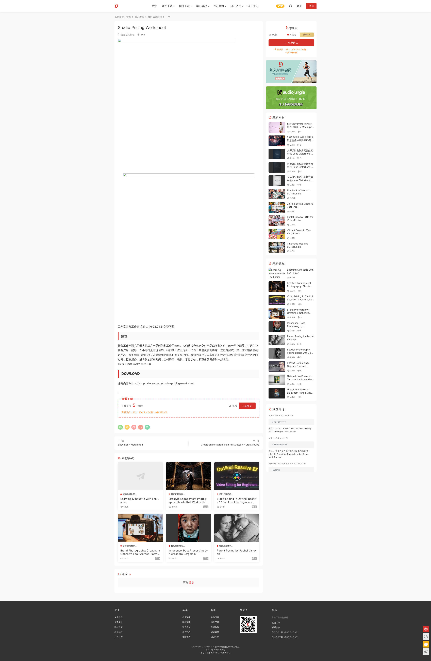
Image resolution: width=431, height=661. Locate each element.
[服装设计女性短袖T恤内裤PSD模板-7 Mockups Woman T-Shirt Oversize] (277, 127)
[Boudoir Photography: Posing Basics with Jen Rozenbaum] (277, 353)
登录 (191, 582)
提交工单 (276, 622)
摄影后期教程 (127, 34)
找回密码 (186, 637)
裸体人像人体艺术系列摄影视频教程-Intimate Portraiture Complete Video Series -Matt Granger (289, 454)
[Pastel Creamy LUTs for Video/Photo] (277, 220)
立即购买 (247, 405)
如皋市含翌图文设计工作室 (227, 646)
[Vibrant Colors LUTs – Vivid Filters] (277, 234)
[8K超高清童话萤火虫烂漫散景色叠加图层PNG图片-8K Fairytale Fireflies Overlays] (277, 140)
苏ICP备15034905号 (215, 649)
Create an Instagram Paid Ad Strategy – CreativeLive (230, 444)
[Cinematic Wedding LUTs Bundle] (277, 247)
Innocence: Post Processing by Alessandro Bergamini (188, 552)
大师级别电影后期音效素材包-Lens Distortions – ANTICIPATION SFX (300, 180)
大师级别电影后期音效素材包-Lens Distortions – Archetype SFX (300, 167)
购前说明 (186, 622)
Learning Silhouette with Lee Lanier (139, 500)
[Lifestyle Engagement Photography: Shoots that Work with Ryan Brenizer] (188, 476)
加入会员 (186, 627)
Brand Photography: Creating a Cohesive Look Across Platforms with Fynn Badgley (140, 552)
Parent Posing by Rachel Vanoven (237, 552)
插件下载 (184, 6)
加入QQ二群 (277, 637)
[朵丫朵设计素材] (129, 6)
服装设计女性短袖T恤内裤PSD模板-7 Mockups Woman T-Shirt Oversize (300, 127)
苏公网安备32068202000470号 (215, 652)
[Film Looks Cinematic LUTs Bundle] (277, 194)
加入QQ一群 (277, 632)
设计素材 (215, 632)
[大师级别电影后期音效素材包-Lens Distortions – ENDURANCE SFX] (277, 154)
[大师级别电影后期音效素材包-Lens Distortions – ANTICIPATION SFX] (277, 180)
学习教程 (201, 6)
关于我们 (118, 617)
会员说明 (186, 617)
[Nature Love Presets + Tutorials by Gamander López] (277, 380)
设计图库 (235, 6)
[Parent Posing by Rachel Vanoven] (236, 528)
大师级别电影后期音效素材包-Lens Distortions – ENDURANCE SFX (300, 153)
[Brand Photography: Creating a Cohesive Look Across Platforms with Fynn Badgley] (140, 528)
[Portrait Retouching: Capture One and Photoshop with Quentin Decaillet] (277, 366)
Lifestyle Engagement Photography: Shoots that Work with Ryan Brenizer (188, 500)
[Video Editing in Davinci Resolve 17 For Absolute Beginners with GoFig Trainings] (236, 476)
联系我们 (118, 632)
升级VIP (306, 34)
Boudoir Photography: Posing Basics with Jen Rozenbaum (299, 353)
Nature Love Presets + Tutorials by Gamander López (299, 379)
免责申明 (118, 622)
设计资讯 (253, 6)
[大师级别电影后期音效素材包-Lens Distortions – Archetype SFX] (277, 167)
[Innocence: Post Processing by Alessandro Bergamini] (188, 528)
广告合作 (118, 637)
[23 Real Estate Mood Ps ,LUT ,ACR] (277, 207)
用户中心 (186, 632)
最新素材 (278, 117)
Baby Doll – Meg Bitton (130, 444)
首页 (154, 6)
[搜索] (290, 5)
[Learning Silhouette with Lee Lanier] (140, 476)
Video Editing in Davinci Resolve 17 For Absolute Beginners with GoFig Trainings (237, 500)
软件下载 (167, 6)
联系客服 (276, 627)
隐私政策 (118, 627)
